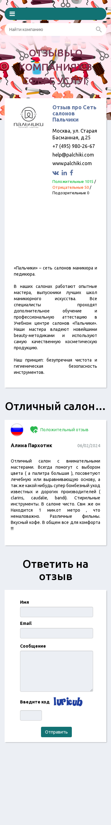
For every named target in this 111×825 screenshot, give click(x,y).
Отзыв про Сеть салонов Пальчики (74, 113)
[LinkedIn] (65, 172)
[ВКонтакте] (56, 172)
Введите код (35, 701)
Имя (24, 602)
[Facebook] (72, 172)
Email (25, 623)
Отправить (56, 732)
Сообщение (33, 646)
